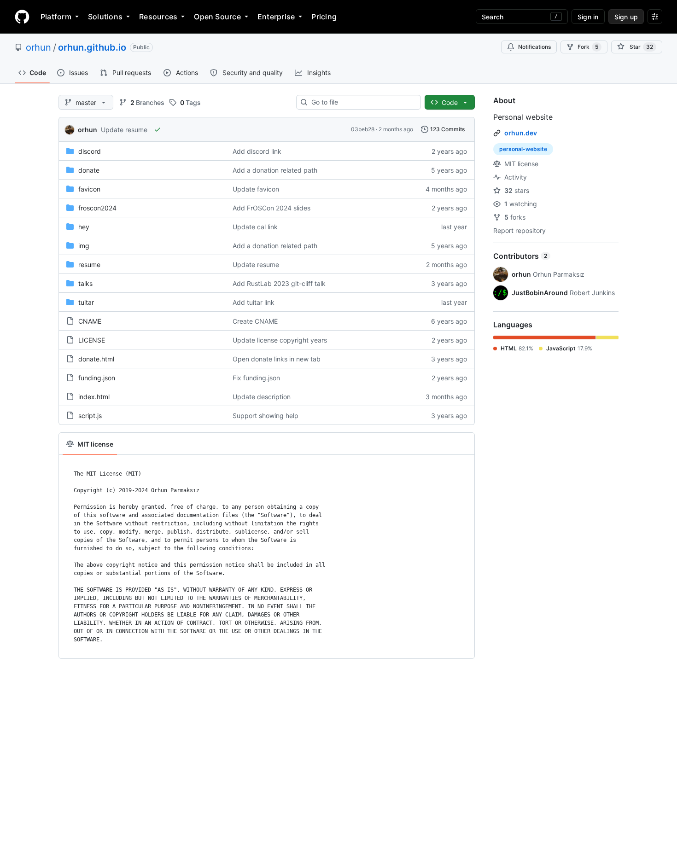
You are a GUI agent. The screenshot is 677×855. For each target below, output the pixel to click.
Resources (158, 16)
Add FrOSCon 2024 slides (271, 208)
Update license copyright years (280, 340)
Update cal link (255, 227)
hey (83, 227)
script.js (90, 415)
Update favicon (256, 189)
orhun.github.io (92, 47)
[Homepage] (22, 16)
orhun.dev (520, 133)
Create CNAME (255, 321)
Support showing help (265, 415)
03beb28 (362, 129)
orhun (38, 47)
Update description (262, 397)
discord (89, 151)
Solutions (105, 16)
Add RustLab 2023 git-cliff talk (279, 283)
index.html (94, 397)
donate (88, 170)
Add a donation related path (275, 170)
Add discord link (257, 151)
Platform (56, 16)
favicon (89, 189)
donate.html (96, 359)
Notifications (534, 46)
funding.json (96, 378)
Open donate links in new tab (277, 359)
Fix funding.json (256, 378)
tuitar (86, 302)
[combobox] (362, 102)
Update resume (124, 130)
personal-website (523, 148)
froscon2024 (97, 208)
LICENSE (91, 340)
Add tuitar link (253, 302)
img (83, 246)
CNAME (89, 321)
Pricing (324, 16)
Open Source (217, 16)
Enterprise (276, 16)
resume (89, 264)
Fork (588, 46)
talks (85, 283)
